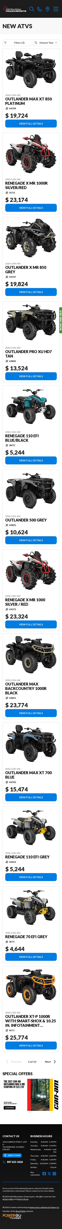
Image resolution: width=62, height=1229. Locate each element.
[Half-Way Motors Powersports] (14, 9)
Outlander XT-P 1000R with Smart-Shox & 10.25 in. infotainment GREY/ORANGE (30, 1021)
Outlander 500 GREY (26, 520)
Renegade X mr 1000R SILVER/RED (26, 185)
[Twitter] (49, 1174)
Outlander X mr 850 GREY (25, 269)
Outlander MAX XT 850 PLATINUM (28, 101)
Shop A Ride (20, 1211)
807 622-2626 (15, 1161)
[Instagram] (54, 1174)
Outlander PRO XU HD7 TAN (28, 353)
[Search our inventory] (32, 9)
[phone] (40, 9)
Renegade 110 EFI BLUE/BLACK (22, 438)
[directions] (48, 9)
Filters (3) (19, 42)
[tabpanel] (43, 1155)
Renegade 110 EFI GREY (27, 857)
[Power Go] (31, 1216)
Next (48, 1061)
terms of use (23, 1199)
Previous (16, 1061)
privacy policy (8, 1199)
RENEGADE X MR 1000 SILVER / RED (25, 602)
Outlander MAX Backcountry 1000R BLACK (26, 688)
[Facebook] (44, 1174)
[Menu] (55, 9)
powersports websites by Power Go (44, 1207)
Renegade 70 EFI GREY (26, 936)
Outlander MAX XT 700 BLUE (28, 774)
